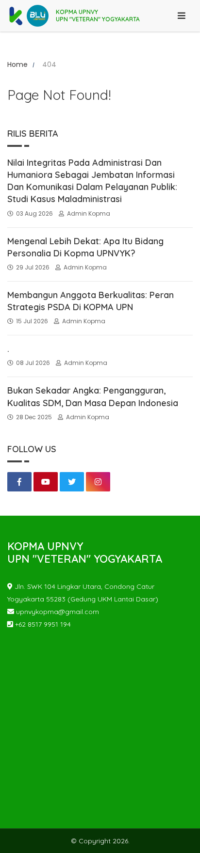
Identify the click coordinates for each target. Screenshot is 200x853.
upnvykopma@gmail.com (56, 611)
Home (17, 64)
